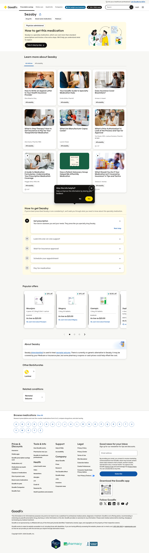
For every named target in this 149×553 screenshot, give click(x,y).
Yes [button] (89, 199)
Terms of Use (81, 455)
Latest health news (40, 466)
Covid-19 (36, 484)
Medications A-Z (17, 463)
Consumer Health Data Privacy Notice (85, 471)
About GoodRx (60, 461)
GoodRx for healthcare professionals (41, 456)
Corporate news (61, 486)
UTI (35, 481)
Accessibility (60, 452)
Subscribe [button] (126, 474)
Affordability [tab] (39, 63)
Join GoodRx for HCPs (138, 2)
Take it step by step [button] (34, 45)
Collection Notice (83, 463)
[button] (75, 7)
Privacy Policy (81, 448)
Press (57, 464)
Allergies (36, 477)
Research (59, 468)
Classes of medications (19, 473)
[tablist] (74, 63)
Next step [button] (117, 228)
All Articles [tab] (28, 63)
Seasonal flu (38, 488)
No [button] (80, 199)
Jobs (57, 479)
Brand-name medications (43, 19)
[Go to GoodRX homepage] (10, 7)
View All (40, 415)
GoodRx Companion (18, 487)
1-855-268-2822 (118, 526)
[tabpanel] (74, 133)
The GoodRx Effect (62, 472)
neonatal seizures (63, 352)
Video (35, 470)
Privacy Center (82, 452)
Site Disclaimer (82, 459)
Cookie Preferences (83, 466)
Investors (59, 483)
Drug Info (29, 19)
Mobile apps (15, 454)
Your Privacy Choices (84, 476)
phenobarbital (37, 352)
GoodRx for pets (17, 484)
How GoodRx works (40, 448)
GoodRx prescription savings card (21, 459)
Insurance (15, 450)
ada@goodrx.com (130, 526)
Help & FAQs (60, 448)
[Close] (91, 188)
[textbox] (118, 453)
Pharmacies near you (40, 452)
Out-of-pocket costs (18, 476)
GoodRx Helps (60, 475)
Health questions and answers (43, 492)
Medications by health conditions (19, 468)
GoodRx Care (16, 491)
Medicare (58, 19)
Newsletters (37, 473)
